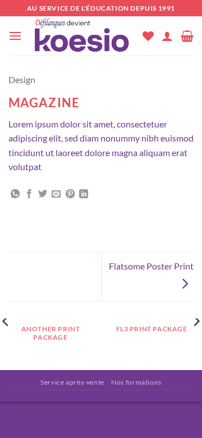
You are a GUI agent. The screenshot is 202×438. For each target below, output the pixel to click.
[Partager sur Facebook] (29, 194)
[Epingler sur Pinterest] (70, 194)
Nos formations (136, 382)
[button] (15, 35)
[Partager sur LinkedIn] (83, 194)
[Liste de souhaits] (148, 36)
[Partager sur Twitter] (42, 194)
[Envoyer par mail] (56, 194)
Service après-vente (72, 382)
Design (21, 79)
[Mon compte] (167, 36)
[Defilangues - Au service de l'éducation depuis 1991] (82, 35)
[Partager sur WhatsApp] (15, 194)
